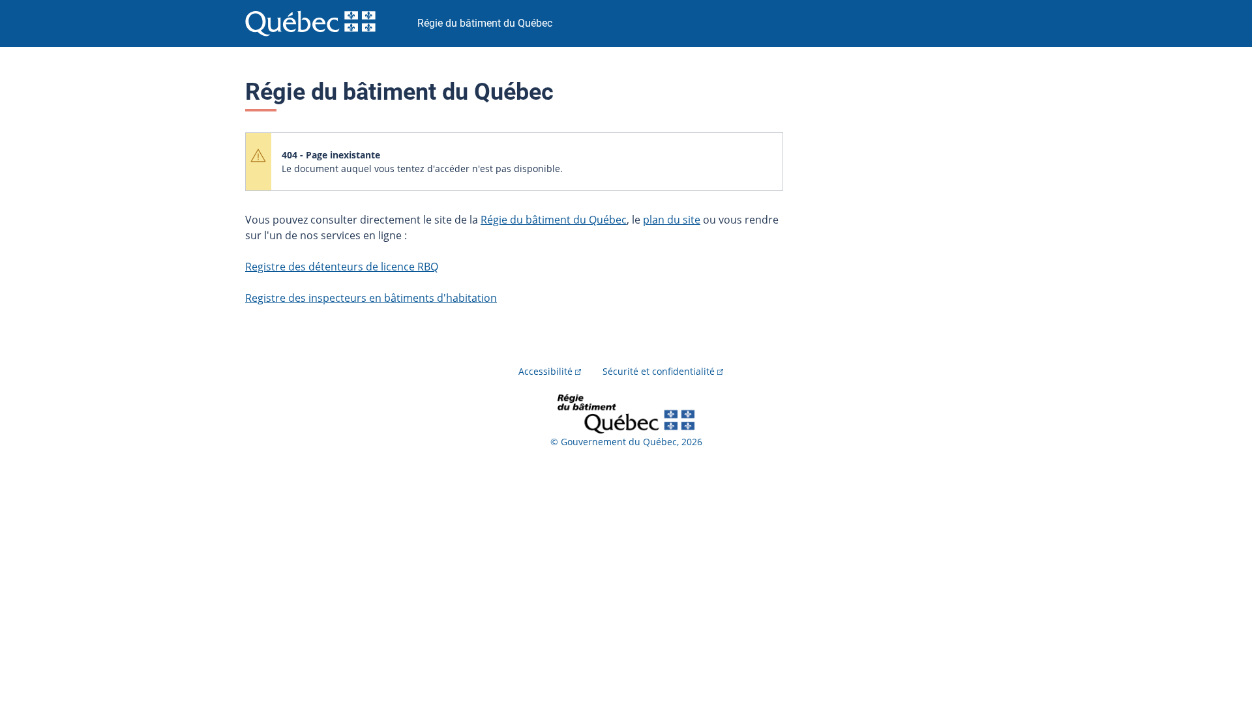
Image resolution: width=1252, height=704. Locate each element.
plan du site (671, 220)
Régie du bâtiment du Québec (554, 220)
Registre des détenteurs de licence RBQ (341, 266)
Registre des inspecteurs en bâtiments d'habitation (371, 298)
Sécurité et (659, 371)
